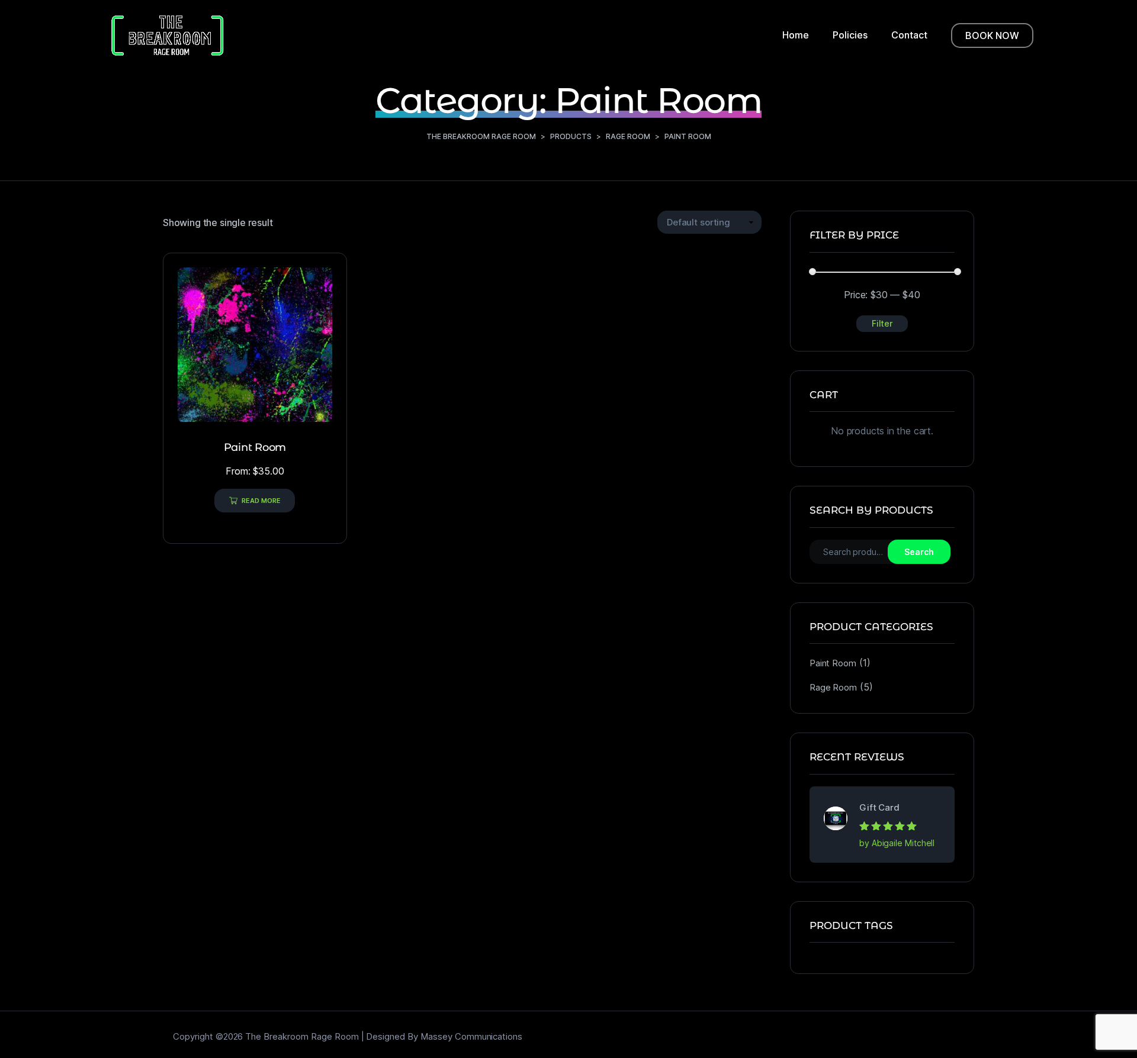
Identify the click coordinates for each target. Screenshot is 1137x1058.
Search (919, 552)
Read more (261, 500)
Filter (882, 323)
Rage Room (833, 687)
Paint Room (833, 663)
